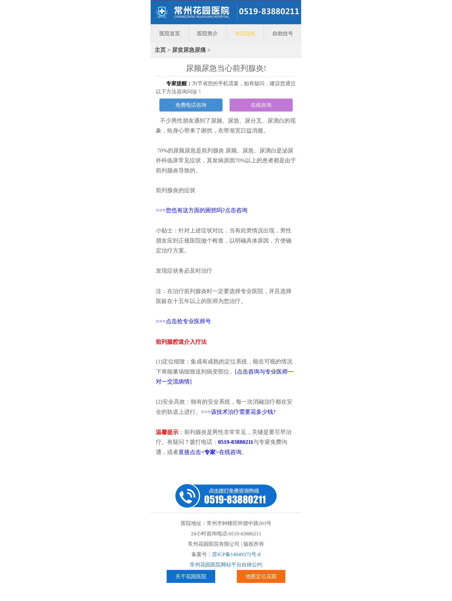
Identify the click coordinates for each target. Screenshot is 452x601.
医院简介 (207, 33)
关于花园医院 (190, 576)
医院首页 (169, 33)
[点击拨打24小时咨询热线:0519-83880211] (226, 495)
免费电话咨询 (190, 105)
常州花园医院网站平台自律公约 (226, 565)
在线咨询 (261, 105)
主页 (160, 50)
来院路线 (245, 33)
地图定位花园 (261, 576)
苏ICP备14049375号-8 (236, 554)
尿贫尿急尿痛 (189, 50)
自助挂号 (282, 33)
